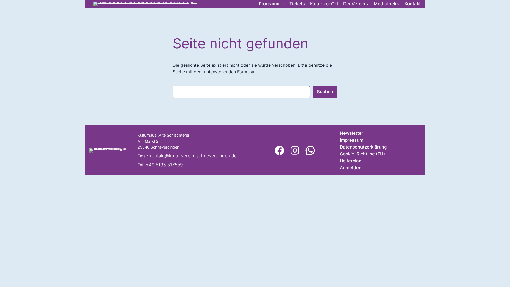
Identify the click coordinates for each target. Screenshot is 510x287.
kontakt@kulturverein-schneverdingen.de (193, 155)
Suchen (325, 91)
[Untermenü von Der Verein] (367, 4)
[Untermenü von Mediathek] (398, 4)
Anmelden (351, 167)
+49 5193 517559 (164, 164)
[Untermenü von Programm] (283, 4)
